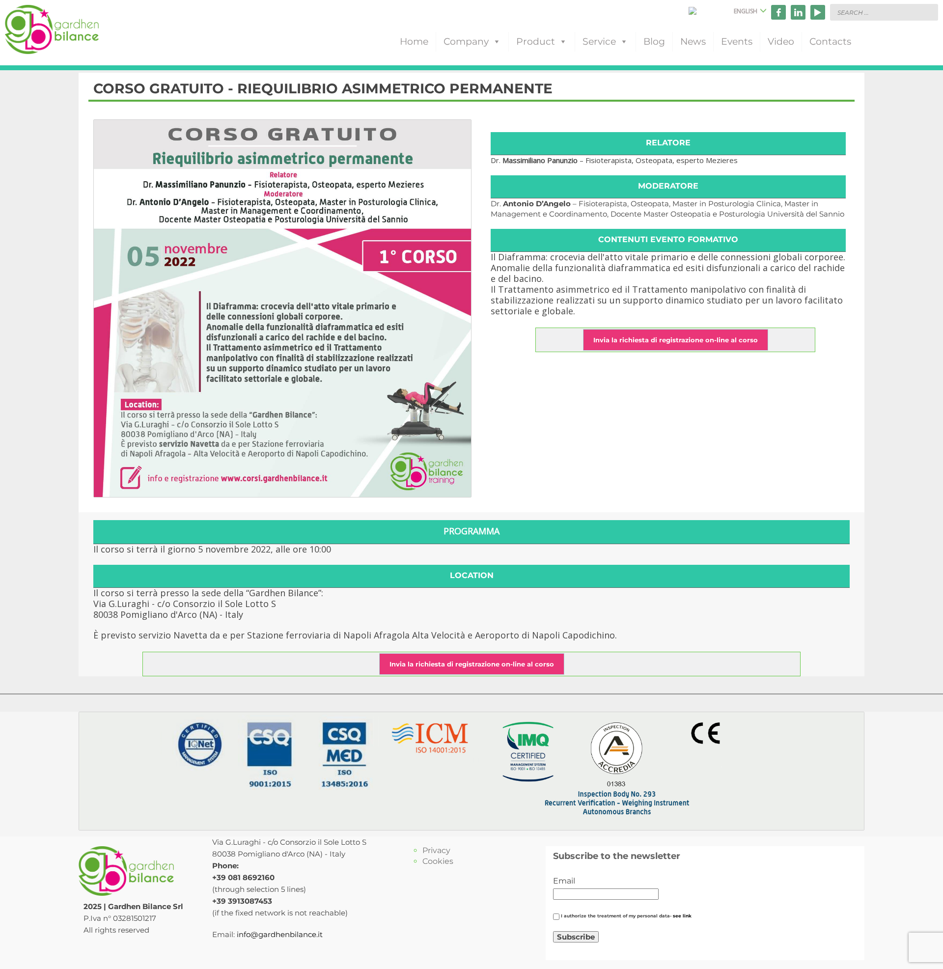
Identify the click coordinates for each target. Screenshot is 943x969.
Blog (654, 41)
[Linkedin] (798, 12)
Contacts (830, 41)
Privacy (436, 850)
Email (564, 881)
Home (414, 41)
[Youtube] (817, 12)
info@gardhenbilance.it (280, 934)
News (693, 41)
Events (736, 41)
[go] (928, 11)
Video (781, 41)
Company (466, 41)
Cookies (437, 861)
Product (535, 41)
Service (599, 41)
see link (682, 916)
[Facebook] (778, 12)
